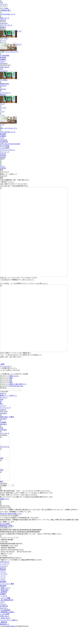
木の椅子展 (4, 142)
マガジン (3, 604)
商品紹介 (3, 27)
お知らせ (3, 393)
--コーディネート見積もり (9, 620)
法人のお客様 (4, 146)
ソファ (4, 40)
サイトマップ (4, 152)
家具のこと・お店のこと (8, 395)
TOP (1, 2)
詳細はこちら (4, 499)
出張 (10, 380)
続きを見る (4, 513)
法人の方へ (4, 608)
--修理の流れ (4, 590)
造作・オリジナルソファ (10, 52)
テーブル (5, 38)
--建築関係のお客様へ (7, 612)
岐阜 (11, 382)
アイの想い (5, 8)
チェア (19, 31)
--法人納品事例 (5, 610)
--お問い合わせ (5, 618)
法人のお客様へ (5, 524)
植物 (11, 378)
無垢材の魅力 (6, 10)
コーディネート (7, 25)
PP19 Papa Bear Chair (16, 386)
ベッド (4, 42)
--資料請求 (3, 622)
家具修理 (3, 57)
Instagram (3, 155)
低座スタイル (14, 376)
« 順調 (2, 364)
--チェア (3, 571)
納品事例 (3, 582)
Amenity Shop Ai (10, 626)
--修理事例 (3, 592)
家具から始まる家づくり (17, 384)
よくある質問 (4, 148)
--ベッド (3, 578)
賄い (1, 403)
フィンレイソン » (6, 366)
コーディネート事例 (7, 584)
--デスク (3, 580)
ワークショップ (5, 407)
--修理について (5, 588)
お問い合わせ (4, 67)
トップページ (4, 564)
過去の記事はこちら (15, 513)
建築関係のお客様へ (7, 526)
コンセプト (4, 4)
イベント (3, 405)
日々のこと (4, 397)
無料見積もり (4, 624)
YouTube (3, 157)
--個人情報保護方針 (6, 600)
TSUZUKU (3, 63)
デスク (19, 44)
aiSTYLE (3, 20)
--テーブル (3, 573)
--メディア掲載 (5, 598)
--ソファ (3, 575)
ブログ (2, 61)
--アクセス (3, 596)
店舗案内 (3, 59)
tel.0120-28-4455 (15, 144)
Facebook (3, 154)
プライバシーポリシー (7, 150)
